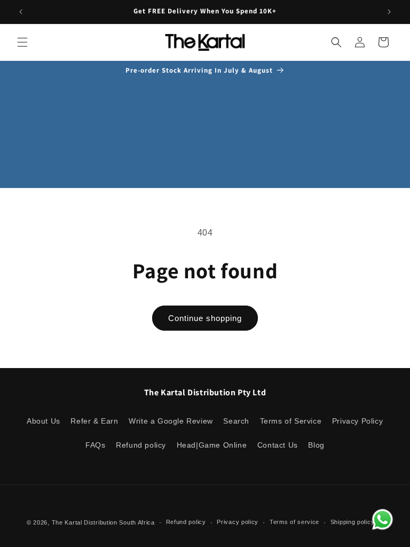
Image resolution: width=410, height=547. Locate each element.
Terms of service (294, 522)
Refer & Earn (94, 421)
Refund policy (141, 445)
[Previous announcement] (21, 12)
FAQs (95, 445)
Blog (316, 445)
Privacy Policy (357, 421)
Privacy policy (237, 522)
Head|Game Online (212, 445)
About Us (43, 421)
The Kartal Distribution (84, 522)
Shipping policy (352, 522)
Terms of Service (291, 421)
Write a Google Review (171, 421)
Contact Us (277, 445)
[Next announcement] (389, 12)
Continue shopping (205, 318)
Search (236, 421)
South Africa (136, 522)
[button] (22, 42)
